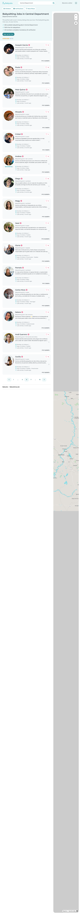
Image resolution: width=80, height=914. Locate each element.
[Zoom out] (76, 18)
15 (39, 379)
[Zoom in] (76, 15)
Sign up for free (8, 34)
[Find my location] (76, 23)
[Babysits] (7, 3)
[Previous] (9, 380)
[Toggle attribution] (77, 911)
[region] (66, 463)
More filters (31, 8)
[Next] (44, 380)
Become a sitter (67, 3)
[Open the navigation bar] (76, 3)
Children (8, 8)
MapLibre (65, 911)
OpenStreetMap (72, 911)
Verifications (19, 8)
